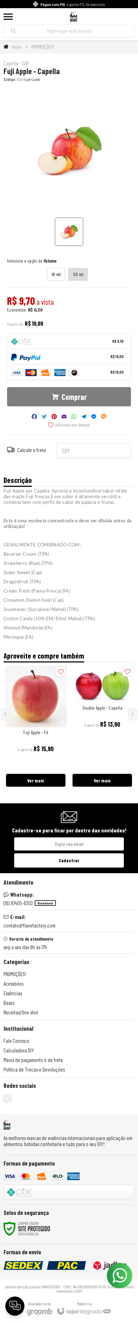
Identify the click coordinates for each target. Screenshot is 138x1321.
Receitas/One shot (21, 1012)
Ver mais (35, 780)
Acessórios (13, 983)
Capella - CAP (16, 63)
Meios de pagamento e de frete (33, 1060)
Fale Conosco (16, 1040)
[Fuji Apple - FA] (36, 727)
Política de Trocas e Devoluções (34, 1069)
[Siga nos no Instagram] (7, 1098)
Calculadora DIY (19, 1050)
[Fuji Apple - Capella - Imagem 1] (69, 232)
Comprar (74, 396)
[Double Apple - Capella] (102, 727)
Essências (13, 993)
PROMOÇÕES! (42, 47)
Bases (9, 1003)
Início (17, 47)
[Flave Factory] (73, 16)
